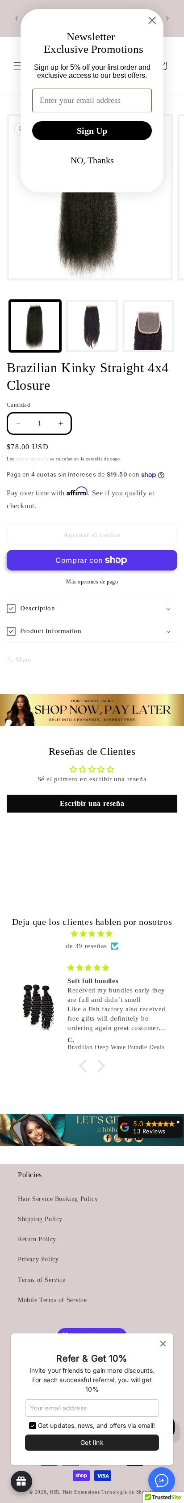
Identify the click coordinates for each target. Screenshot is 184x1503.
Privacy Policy (38, 1259)
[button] (92, 608)
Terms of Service (42, 1280)
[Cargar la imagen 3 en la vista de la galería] (148, 326)
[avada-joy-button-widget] (21, 1481)
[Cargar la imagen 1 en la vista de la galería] (35, 326)
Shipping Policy (40, 1219)
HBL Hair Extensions (75, 1491)
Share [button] (23, 659)
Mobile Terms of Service (52, 1300)
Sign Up (92, 131)
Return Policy (37, 1239)
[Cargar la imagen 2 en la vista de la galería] (92, 326)
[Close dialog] (152, 20)
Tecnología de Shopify (128, 1491)
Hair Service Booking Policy (58, 1199)
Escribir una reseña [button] (92, 803)
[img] (92, 934)
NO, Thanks (92, 160)
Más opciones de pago (92, 582)
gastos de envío (32, 458)
